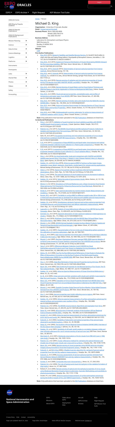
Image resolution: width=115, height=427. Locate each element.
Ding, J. (42, 122)
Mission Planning (14, 41)
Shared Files (12, 78)
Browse (80, 404)
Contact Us (88, 420)
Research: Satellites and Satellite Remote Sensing (69, 55)
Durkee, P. (43, 362)
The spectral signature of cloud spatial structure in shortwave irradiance (79, 175)
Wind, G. (43, 218)
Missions (49, 400)
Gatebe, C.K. (44, 163)
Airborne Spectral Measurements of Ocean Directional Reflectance (80, 271)
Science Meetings (14, 53)
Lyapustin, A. (44, 209)
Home (37, 19)
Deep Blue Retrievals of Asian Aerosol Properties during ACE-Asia (76, 262)
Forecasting (13, 94)
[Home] (10, 4)
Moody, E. (43, 223)
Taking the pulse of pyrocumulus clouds (71, 179)
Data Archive (12, 49)
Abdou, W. (43, 253)
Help (95, 398)
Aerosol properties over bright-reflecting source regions (73, 294)
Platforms (11, 61)
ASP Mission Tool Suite (60, 12)
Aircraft (80, 398)
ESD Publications (80, 118)
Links (10, 74)
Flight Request (38, 12)
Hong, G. (43, 235)
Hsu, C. (42, 262)
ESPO (8, 12)
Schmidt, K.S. (44, 214)
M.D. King (55, 163)
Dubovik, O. (44, 320)
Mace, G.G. (44, 281)
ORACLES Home (14, 20)
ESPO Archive (21, 12)
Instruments (13, 65)
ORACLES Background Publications (16, 36)
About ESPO (50, 404)
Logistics (11, 57)
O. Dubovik (54, 69)
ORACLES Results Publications (14, 30)
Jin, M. (42, 276)
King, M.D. (43, 55)
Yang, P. (42, 246)
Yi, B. (41, 143)
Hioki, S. (43, 170)
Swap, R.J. (43, 311)
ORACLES (24, 5)
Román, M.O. (44, 195)
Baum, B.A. (44, 267)
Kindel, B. (43, 191)
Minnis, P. (43, 184)
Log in (99, 2)
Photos (10, 82)
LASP (38, 51)
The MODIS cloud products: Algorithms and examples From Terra (80, 306)
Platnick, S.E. (44, 129)
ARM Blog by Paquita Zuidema (16, 25)
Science (11, 45)
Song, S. (43, 175)
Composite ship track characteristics (68, 362)
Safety (11, 90)
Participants (13, 70)
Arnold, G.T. (44, 315)
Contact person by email (49, 29)
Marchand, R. (44, 336)
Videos (10, 86)
